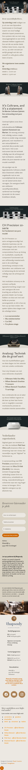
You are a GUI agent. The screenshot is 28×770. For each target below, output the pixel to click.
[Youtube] (14, 694)
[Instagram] (22, 694)
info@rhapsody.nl (15, 655)
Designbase (10, 763)
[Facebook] (6, 694)
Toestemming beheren (2, 768)
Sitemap (9, 645)
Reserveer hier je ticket (11, 535)
